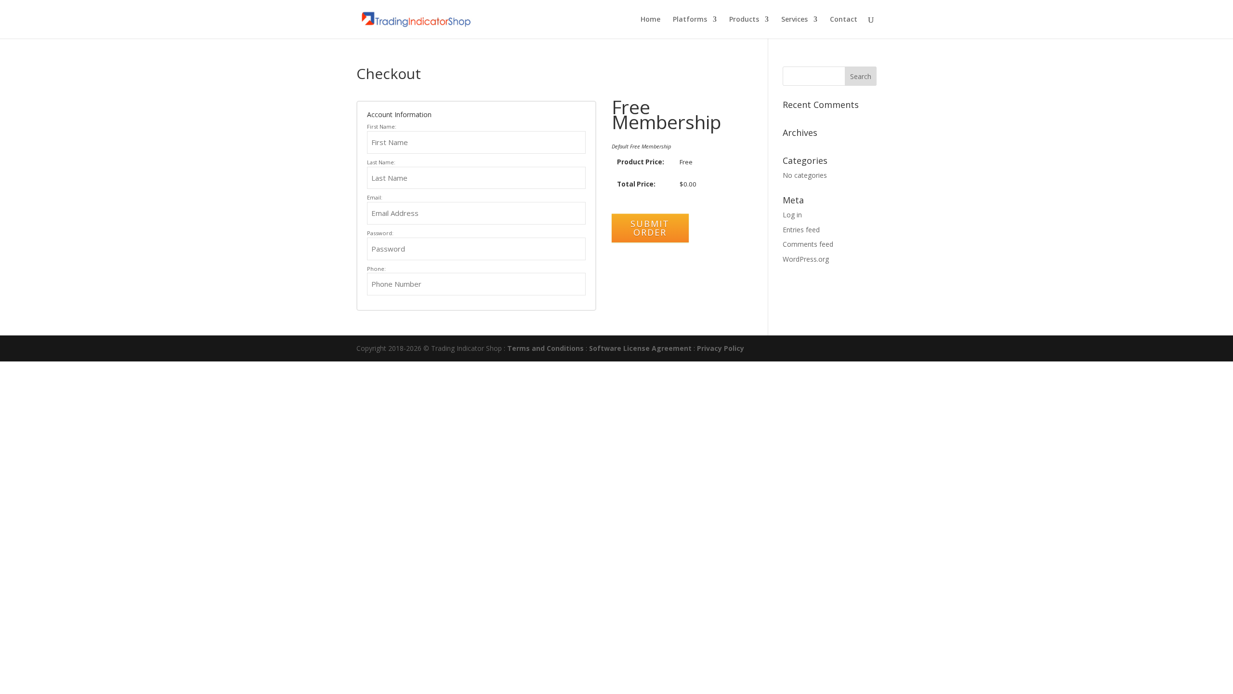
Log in (792, 214)
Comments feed (808, 244)
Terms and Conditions (545, 348)
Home (650, 20)
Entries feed (801, 229)
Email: (374, 197)
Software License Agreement (640, 348)
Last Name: (381, 162)
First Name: (381, 126)
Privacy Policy (720, 348)
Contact (843, 20)
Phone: (376, 268)
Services (794, 20)
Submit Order (649, 228)
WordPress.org (806, 259)
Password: (380, 233)
